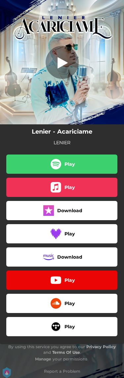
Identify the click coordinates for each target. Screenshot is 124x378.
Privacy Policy (101, 346)
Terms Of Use (66, 352)
